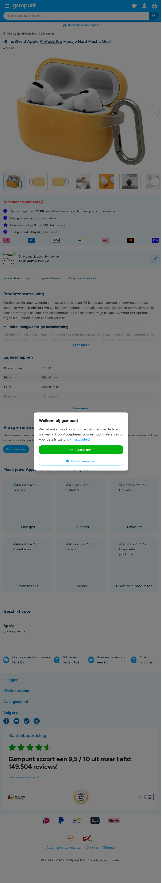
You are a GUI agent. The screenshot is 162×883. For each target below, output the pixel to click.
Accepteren (83, 450)
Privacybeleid (80, 439)
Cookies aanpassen (83, 461)
